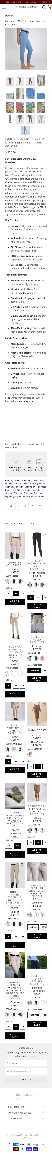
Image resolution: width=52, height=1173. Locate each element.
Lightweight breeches (15, 496)
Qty (7, 412)
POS (31, 1135)
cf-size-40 (25, 490)
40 (45, 597)
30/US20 (45, 926)
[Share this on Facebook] (18, 506)
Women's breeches (35, 496)
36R (17, 845)
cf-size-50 (37, 493)
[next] (44, 49)
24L (8, 845)
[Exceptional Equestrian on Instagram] (30, 1128)
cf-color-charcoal (13, 483)
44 (38, 766)
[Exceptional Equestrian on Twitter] (18, 1128)
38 (23, 593)
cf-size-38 (15, 490)
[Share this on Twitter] (11, 506)
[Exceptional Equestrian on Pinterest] (26, 1128)
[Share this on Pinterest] (26, 506)
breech (18, 480)
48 (16, 593)
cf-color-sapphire (24, 486)
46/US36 (33, 926)
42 (45, 766)
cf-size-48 (27, 493)
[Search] (44, 7)
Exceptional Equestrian (20, 1135)
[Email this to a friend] (40, 506)
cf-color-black (38, 480)
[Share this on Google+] (33, 506)
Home (8, 15)
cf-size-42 (35, 490)
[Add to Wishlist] (22, 535)
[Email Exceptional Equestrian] (34, 1128)
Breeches (26, 480)
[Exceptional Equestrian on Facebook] (22, 1128)
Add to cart (15, 602)
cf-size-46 (17, 493)
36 (8, 593)
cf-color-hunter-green (32, 483)
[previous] (8, 49)
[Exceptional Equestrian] (26, 7)
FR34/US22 (34, 670)
